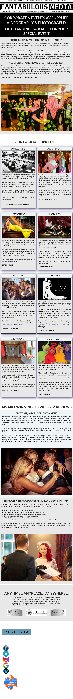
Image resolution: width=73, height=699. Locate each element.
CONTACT (58, 1)
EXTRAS (41, 1)
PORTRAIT (26, 1)
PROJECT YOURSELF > (46, 330)
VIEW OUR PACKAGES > (11, 328)
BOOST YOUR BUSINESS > (48, 267)
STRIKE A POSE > (8, 265)
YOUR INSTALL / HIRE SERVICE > (18, 205)
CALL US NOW (16, 632)
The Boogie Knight (23, 321)
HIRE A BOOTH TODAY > (10, 390)
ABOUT (9, 1)
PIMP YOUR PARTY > (46, 394)
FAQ (53, 1)
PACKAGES (48, 1)
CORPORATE (34, 1)
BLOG (64, 1)
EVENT (20, 1)
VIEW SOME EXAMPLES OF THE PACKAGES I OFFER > (21, 77)
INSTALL (15, 1)
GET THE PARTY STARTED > (48, 200)
